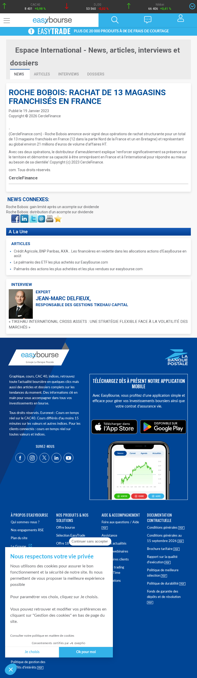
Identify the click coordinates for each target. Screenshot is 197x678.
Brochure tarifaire (160, 549)
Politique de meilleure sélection (163, 573)
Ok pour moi (86, 652)
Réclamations (111, 581)
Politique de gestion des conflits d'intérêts (28, 665)
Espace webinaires (115, 551)
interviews (68, 74)
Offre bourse (65, 527)
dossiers (95, 74)
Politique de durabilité (163, 583)
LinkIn (23, 216)
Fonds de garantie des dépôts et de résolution (164, 594)
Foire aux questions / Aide (120, 522)
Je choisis (32, 652)
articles (42, 74)
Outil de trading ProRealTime (113, 570)
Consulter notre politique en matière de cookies (42, 635)
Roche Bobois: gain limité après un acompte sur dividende (52, 207)
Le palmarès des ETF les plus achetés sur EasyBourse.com (61, 262)
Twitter (33, 216)
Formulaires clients (115, 559)
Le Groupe (18, 546)
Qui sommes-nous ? (25, 522)
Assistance (109, 535)
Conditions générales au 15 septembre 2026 (164, 538)
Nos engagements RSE (27, 530)
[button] (11, 669)
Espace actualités (114, 543)
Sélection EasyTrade (70, 535)
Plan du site (19, 538)
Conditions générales (162, 527)
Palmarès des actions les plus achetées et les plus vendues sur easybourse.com (78, 269)
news (19, 74)
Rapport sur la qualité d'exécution (162, 559)
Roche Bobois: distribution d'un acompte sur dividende (49, 212)
